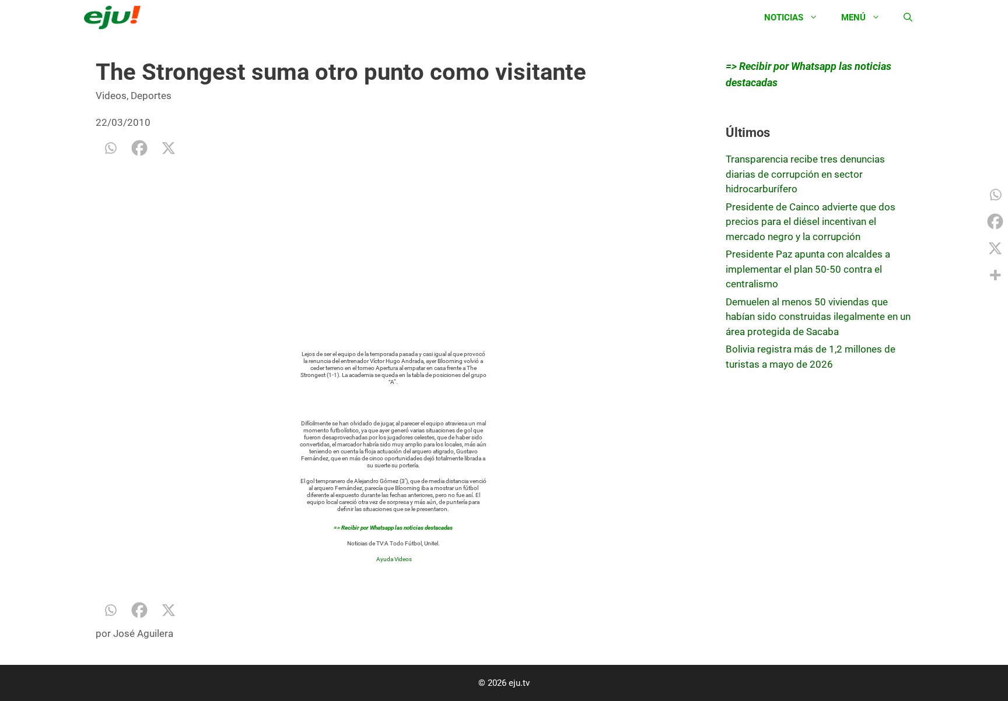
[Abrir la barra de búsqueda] (908, 17)
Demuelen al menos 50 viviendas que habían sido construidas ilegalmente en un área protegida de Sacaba (818, 316)
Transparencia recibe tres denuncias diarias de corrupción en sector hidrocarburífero (805, 174)
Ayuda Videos (394, 559)
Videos (111, 95)
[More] (995, 275)
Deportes (151, 95)
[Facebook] (139, 148)
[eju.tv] (115, 17)
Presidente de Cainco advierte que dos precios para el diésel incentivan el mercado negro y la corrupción (810, 221)
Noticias (783, 17)
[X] (168, 148)
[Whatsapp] (110, 148)
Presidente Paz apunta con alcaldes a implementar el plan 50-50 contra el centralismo (808, 269)
